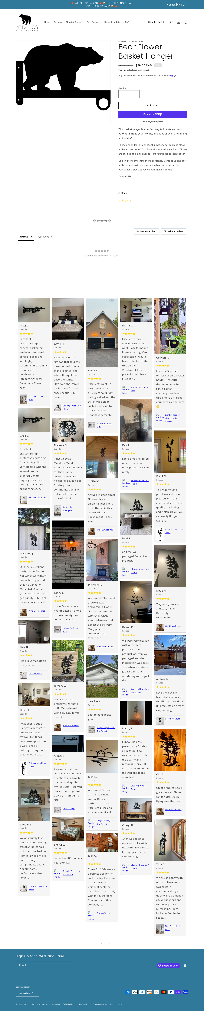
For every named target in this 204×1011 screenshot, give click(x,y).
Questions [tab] (43, 236)
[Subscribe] (68, 965)
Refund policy (69, 1004)
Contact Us (124, 176)
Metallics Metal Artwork (33, 1004)
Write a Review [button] (175, 231)
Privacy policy (83, 1004)
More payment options (153, 121)
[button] (171, 22)
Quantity (122, 88)
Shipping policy (116, 1004)
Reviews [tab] (24, 236)
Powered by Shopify (51, 1004)
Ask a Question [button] (148, 231)
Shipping (122, 70)
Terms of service (100, 1004)
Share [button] (124, 193)
